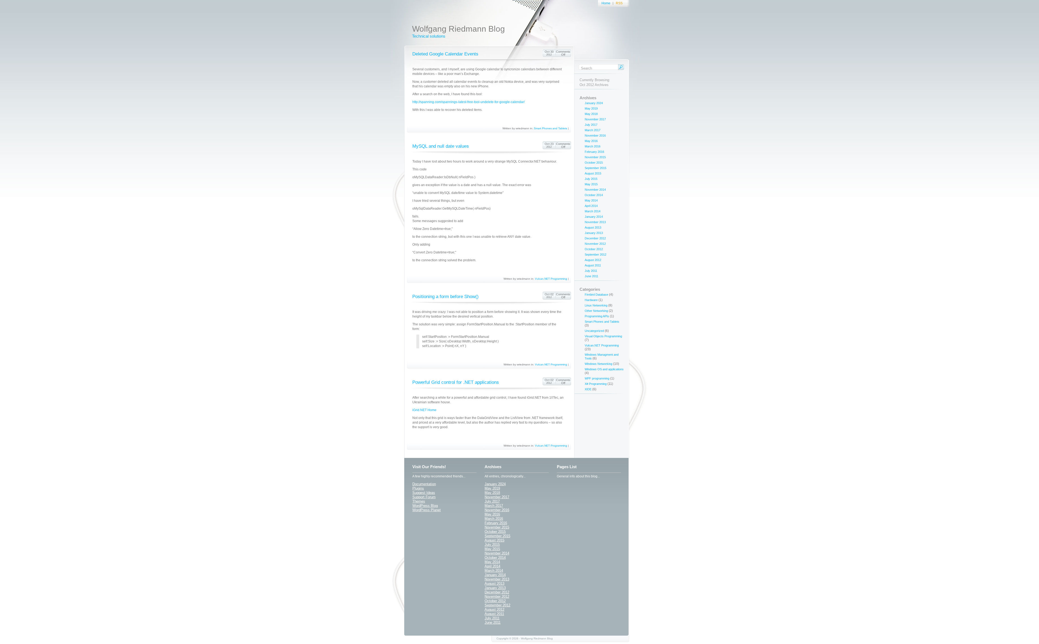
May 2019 (591, 108)
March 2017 (592, 130)
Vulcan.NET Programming (551, 278)
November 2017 (595, 119)
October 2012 (594, 249)
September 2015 (595, 168)
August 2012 (593, 260)
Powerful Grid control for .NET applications (455, 382)
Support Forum (424, 497)
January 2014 (594, 216)
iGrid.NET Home (424, 410)
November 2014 (595, 189)
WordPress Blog (425, 506)
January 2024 (594, 103)
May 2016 (591, 141)
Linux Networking (596, 305)
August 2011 (593, 265)
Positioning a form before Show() (445, 296)
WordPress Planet (426, 510)
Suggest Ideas (423, 493)
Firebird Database (596, 294)
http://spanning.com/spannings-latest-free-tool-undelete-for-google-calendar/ (468, 102)
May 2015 (591, 184)
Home (605, 3)
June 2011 (591, 276)
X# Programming (596, 383)
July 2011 (591, 270)
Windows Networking (598, 363)
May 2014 (591, 200)
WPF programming (597, 378)
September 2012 (595, 254)
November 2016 (595, 135)
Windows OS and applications (604, 369)
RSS (619, 3)
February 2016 (594, 151)
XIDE (588, 389)
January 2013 (594, 233)
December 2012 (595, 238)
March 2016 (592, 146)
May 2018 (591, 113)
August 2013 (593, 227)
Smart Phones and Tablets (550, 128)
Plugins (418, 488)
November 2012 (595, 243)
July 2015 (591, 178)
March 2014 (592, 211)
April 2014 (591, 205)
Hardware (591, 300)
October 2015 (594, 162)
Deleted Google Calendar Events (445, 54)
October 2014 (594, 195)
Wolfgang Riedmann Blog (458, 28)
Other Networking (596, 310)
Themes (418, 501)
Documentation (424, 484)
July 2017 (591, 124)
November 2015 (595, 157)
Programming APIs (597, 316)
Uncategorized (594, 330)
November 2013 (595, 222)
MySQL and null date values (440, 146)
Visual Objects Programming (603, 336)
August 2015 (593, 173)
